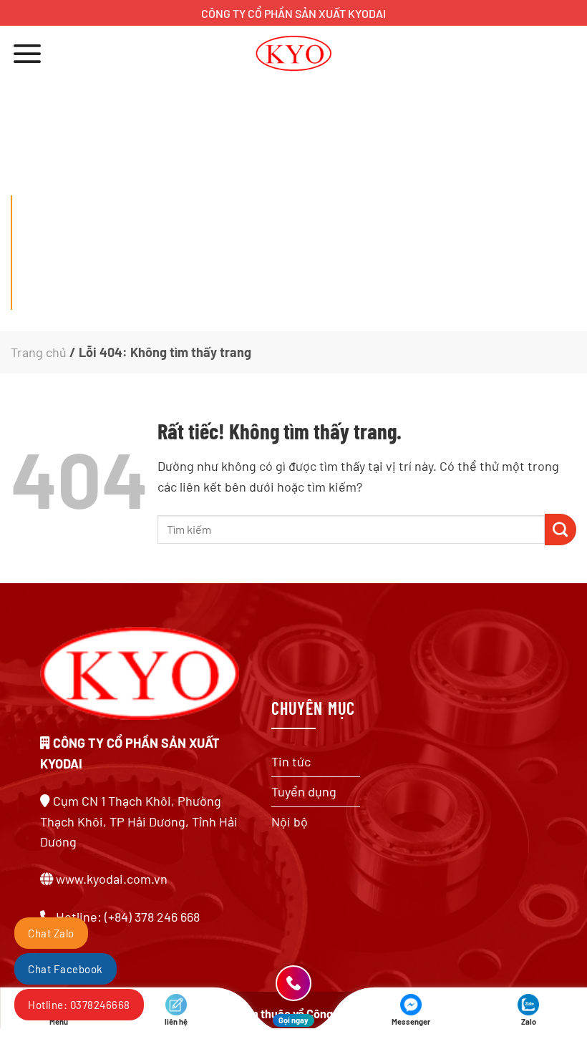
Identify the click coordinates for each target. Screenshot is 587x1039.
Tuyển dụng (303, 791)
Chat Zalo (51, 933)
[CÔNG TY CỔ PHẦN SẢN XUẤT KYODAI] (294, 53)
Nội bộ (289, 821)
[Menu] (27, 53)
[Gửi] (560, 529)
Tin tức (291, 761)
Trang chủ (39, 352)
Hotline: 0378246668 (79, 1004)
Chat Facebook (65, 968)
